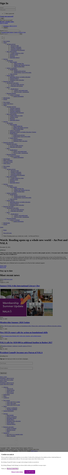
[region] (34, 463)
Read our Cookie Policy (12, 468)
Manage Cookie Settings (17, 472)
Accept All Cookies (29, 472)
